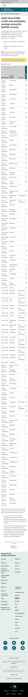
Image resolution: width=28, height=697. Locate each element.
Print (14, 546)
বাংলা (16, 607)
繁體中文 (17, 598)
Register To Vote (14, 658)
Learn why (15, 55)
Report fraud (4, 580)
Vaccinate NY (14, 667)
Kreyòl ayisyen (19, 616)
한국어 (17, 610)
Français (17, 628)
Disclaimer (18, 572)
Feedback (3, 583)
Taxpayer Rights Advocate (5, 576)
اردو (16, 631)
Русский (17, 601)
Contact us (4, 563)
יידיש (16, 604)
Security (17, 569)
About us (3, 590)
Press (2, 598)
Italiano (17, 619)
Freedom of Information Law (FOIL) (5, 570)
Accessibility (4, 604)
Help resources (5, 566)
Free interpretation (20, 613)
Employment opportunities (4, 594)
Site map (17, 563)
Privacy (17, 566)
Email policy (4, 601)
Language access (19, 592)
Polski (16, 625)
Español (17, 595)
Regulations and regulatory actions (5, 608)
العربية (16, 622)
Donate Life (14, 674)
